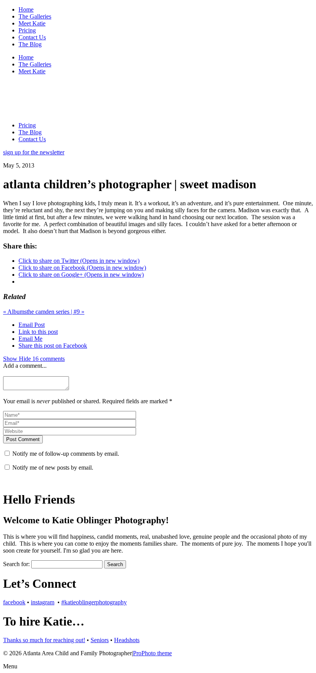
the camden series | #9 (55, 311)
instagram (42, 602)
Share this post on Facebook (52, 345)
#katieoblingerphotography (94, 602)
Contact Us (32, 37)
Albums (15, 311)
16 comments (34, 358)
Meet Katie (31, 23)
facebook (14, 602)
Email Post (31, 324)
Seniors (100, 640)
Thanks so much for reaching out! (44, 640)
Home (26, 9)
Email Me (30, 338)
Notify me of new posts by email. (52, 467)
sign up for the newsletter (33, 152)
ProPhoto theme (152, 653)
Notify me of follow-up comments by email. (65, 453)
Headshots (127, 640)
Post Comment (23, 439)
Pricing (27, 30)
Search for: (16, 564)
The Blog (30, 44)
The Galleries (34, 16)
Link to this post (38, 331)
